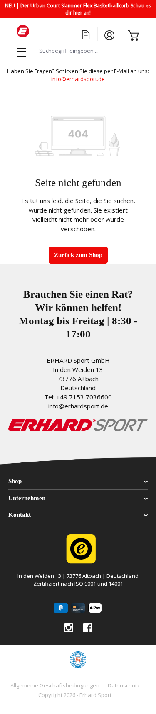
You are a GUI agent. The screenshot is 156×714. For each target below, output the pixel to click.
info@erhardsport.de (78, 79)
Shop (15, 481)
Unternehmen (26, 498)
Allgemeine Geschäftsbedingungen (54, 685)
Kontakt (19, 514)
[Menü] (22, 51)
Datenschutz (124, 685)
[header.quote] (85, 34)
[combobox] (87, 50)
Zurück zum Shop (78, 255)
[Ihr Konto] (109, 34)
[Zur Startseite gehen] (58, 31)
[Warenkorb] (130, 34)
